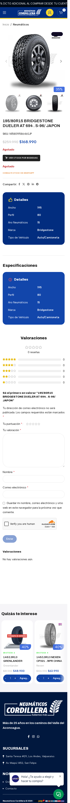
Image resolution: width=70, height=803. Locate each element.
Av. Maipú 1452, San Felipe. (21, 762)
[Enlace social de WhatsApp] (38, 736)
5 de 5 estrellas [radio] (38, 424)
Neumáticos (21, 24)
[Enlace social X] (23, 184)
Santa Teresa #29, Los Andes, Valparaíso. (30, 756)
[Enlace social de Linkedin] (33, 184)
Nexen (40, 665)
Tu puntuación (12, 423)
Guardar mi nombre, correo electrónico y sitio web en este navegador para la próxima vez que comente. (33, 507)
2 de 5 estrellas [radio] (30, 424)
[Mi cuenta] (49, 12)
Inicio (6, 24)
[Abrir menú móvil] (4, 12)
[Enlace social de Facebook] (19, 184)
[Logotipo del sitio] (29, 12)
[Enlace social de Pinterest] (28, 184)
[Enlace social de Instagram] (33, 736)
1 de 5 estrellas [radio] (27, 424)
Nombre (9, 472)
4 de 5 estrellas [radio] (35, 424)
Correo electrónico (15, 487)
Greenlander (10, 665)
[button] (6, 61)
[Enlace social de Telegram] (37, 184)
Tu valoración (12, 430)
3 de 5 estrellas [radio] (33, 424)
